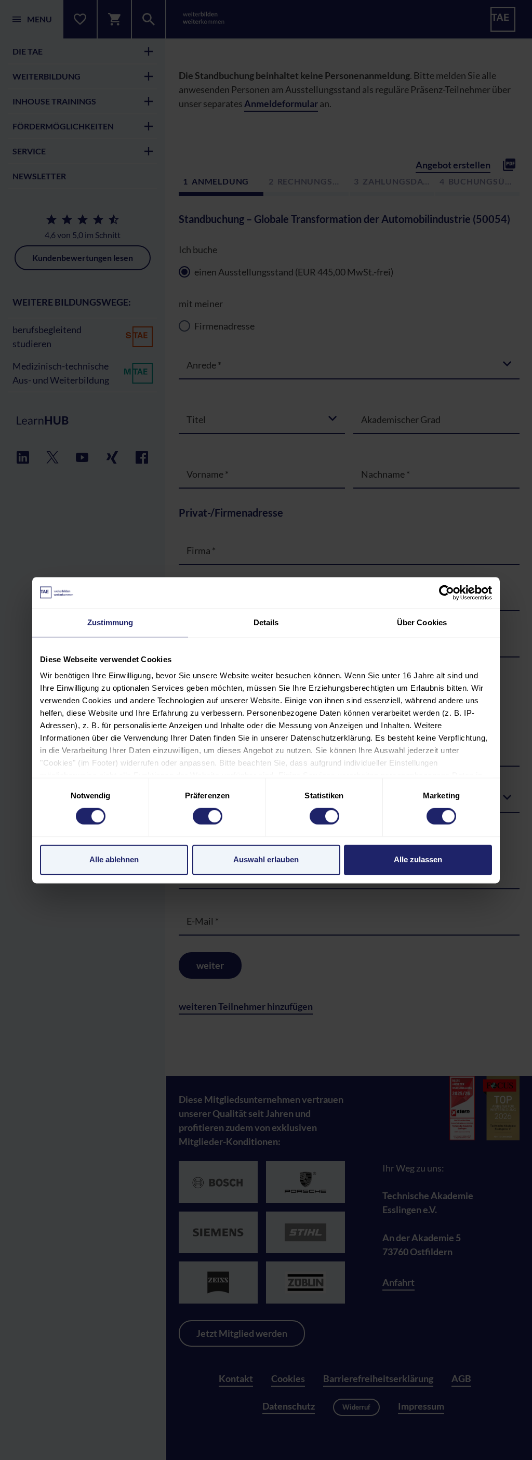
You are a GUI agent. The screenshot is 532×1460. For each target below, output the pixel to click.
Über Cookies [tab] (422, 622)
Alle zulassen (418, 859)
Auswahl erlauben (266, 859)
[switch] (207, 816)
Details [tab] (266, 622)
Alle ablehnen (114, 859)
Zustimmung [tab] (110, 622)
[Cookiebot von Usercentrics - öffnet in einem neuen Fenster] (446, 592)
